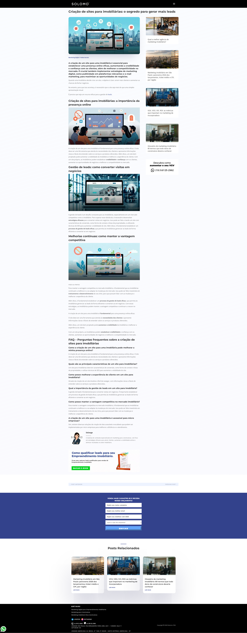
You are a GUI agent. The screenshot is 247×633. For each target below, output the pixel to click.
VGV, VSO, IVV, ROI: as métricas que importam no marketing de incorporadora (160, 112)
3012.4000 (78, 623)
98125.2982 (91, 623)
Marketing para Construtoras (80, 612)
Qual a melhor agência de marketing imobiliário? (158, 40)
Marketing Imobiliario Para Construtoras (84, 615)
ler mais (76, 590)
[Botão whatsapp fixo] (3, 632)
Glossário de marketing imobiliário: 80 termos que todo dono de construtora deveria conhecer (162, 148)
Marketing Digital (74, 57)
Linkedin (77, 619)
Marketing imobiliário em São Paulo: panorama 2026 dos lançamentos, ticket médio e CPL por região (161, 76)
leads (110, 94)
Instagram (87, 619)
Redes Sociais (84, 57)
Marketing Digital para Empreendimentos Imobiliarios (88, 609)
